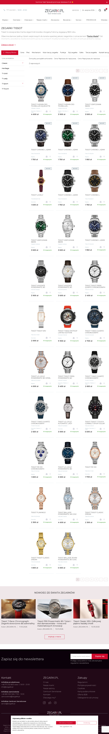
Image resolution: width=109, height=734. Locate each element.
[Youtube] (55, 703)
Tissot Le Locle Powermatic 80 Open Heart (40, 377)
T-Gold (4, 73)
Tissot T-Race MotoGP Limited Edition (67, 332)
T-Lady (4, 79)
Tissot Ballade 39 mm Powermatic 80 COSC (67, 559)
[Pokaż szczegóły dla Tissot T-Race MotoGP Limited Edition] (68, 317)
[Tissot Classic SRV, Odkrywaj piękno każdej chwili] (90, 608)
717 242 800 (11, 10)
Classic (4, 63)
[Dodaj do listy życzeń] (50, 111)
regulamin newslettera (79, 663)
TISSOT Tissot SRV (38, 331)
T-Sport (5, 84)
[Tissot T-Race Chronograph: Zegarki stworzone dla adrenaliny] (18, 608)
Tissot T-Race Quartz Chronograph (94, 332)
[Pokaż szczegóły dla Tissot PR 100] (95, 453)
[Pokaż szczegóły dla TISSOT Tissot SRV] (41, 317)
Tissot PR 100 (90, 467)
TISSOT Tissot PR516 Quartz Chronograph (95, 286)
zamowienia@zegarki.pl (10, 697)
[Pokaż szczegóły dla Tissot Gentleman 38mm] (95, 90)
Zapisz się (99, 656)
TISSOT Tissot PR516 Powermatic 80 (66, 377)
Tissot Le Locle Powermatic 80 (65, 468)
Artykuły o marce (54, 637)
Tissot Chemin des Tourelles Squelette (40, 105)
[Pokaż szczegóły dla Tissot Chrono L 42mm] (41, 135)
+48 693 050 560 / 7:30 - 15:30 (12, 694)
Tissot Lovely (37, 195)
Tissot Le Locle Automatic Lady (65, 422)
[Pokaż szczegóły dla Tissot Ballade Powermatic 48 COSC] (68, 498)
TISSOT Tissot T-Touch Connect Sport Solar (95, 422)
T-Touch (5, 89)
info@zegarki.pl (7, 687)
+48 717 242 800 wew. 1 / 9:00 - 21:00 (15, 684)
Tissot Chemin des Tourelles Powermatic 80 (66, 105)
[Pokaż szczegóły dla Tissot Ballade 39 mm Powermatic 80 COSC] (68, 544)
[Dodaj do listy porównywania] (46, 111)
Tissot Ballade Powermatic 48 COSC (67, 513)
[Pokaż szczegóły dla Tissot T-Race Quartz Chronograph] (95, 317)
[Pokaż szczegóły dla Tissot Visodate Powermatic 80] (41, 271)
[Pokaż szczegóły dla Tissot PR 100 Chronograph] (41, 453)
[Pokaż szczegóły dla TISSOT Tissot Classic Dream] (95, 498)
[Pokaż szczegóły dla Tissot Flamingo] (41, 498)
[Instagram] (44, 703)
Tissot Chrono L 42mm (41, 150)
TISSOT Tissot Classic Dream (94, 513)
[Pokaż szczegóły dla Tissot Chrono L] (95, 181)
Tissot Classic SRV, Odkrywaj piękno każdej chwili (87, 622)
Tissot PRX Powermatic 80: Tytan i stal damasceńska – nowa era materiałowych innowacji (54, 623)
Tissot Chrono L (92, 195)
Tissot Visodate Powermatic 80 (38, 286)
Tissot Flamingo (38, 512)
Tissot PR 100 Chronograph (37, 468)
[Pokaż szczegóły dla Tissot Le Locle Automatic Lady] (68, 407)
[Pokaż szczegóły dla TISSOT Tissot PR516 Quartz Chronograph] (95, 271)
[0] (105, 11)
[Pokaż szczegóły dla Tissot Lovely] (41, 181)
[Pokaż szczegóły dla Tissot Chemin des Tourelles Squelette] (41, 90)
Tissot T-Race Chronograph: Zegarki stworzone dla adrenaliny (18, 622)
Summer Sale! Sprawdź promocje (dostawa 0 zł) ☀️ (54, 2)
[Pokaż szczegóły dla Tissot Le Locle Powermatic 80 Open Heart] (41, 362)
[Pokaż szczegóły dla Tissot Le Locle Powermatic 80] (68, 453)
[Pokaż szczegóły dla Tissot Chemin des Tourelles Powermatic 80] (68, 90)
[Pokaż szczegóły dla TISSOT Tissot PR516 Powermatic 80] (68, 362)
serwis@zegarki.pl (8, 704)
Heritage (5, 68)
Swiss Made (92, 36)
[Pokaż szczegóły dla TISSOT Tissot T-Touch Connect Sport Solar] (95, 407)
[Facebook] (50, 703)
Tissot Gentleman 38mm (93, 105)
